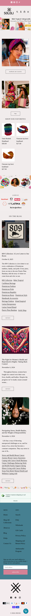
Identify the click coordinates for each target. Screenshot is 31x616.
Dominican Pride (8, 289)
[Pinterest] (14, 1)
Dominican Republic (9, 292)
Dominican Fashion (9, 286)
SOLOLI (18, 613)
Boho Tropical (19, 280)
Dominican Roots (8, 295)
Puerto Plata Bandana (9, 310)
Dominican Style (21, 295)
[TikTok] (19, 1)
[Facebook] (11, 1)
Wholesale (19, 525)
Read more (7, 317)
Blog (5, 533)
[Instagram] (17, 1)
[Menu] (28, 11)
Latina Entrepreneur (9, 304)
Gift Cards (19, 530)
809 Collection (7, 280)
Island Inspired (20, 301)
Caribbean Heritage (9, 283)
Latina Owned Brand (9, 307)
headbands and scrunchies (15, 71)
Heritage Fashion (8, 301)
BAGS (15, 113)
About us (6, 528)
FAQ (17, 520)
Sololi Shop (22, 310)
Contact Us (7, 543)
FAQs (5, 538)
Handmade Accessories (10, 298)
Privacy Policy (21, 536)
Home (5, 515)
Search (18, 515)
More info (15, 500)
